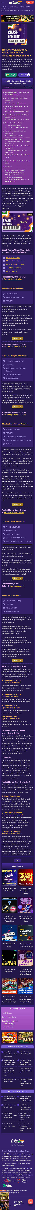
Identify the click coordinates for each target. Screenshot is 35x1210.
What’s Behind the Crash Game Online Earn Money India (9, 1062)
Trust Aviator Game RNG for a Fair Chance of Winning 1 (9, 999)
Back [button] (17, 860)
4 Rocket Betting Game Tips (13, 139)
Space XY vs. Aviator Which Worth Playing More (9, 918)
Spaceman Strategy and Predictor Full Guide (25, 918)
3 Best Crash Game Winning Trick (9, 1106)
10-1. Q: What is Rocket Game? (14, 172)
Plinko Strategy (9, 1027)
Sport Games (18, 1204)
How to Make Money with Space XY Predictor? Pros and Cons (26, 1082)
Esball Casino (4, 6)
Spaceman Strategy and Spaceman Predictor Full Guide (25, 1062)
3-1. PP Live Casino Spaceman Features (17, 111)
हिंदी (15, 1206)
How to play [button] (17, 338)
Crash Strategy (6, 8)
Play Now (30, 2)
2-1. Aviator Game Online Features (15, 103)
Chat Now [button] (23, 75)
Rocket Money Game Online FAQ (15, 170)
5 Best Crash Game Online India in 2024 (25, 1053)
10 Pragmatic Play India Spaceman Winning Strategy (26, 971)
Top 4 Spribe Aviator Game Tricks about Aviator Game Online (26, 1107)
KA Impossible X (11, 271)
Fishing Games (19, 1202)
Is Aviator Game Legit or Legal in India (10, 1080)
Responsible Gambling (11, 1190)
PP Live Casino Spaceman (15, 261)
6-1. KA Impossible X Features (14, 135)
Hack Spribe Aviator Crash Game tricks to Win (26, 1071)
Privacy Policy (14, 1192)
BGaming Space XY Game (15, 264)
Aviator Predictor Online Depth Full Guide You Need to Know (9, 1072)
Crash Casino (13, 6)
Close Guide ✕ (28, 87)
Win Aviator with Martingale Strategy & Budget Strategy (26, 999)
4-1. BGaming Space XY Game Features (17, 119)
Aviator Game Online (13, 257)
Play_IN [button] (12, 75)
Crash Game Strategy (24, 6)
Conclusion (8, 166)
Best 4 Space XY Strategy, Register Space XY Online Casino (25, 1116)
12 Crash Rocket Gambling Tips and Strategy (26, 891)
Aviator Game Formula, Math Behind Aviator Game (10, 1054)
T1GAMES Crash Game (14, 268)
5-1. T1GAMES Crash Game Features (16, 127)
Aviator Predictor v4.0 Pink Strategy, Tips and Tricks (10, 1099)
